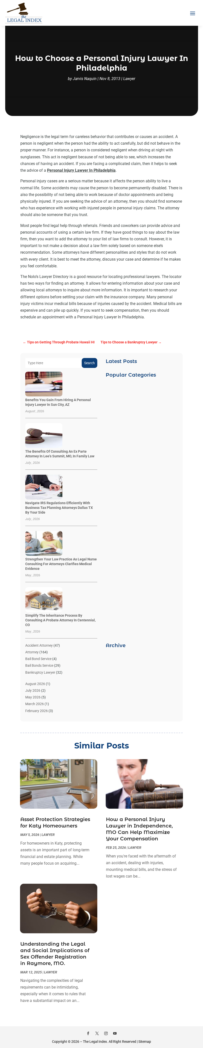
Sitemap (144, 1042)
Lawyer (129, 78)
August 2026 (35, 684)
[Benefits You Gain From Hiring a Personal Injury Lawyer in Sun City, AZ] (43, 384)
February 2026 (36, 711)
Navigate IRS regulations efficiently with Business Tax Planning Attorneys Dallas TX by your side (59, 507)
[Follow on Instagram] (105, 1033)
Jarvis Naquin (85, 78)
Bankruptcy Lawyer (40, 672)
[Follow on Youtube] (114, 1033)
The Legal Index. (95, 1042)
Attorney (32, 652)
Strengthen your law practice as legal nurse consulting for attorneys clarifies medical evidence (61, 564)
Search (89, 363)
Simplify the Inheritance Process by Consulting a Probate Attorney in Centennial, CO (60, 620)
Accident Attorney (39, 645)
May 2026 (33, 697)
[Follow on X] (97, 1033)
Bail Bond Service (38, 659)
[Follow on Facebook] (88, 1033)
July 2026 (32, 690)
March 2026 (34, 704)
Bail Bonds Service (39, 665)
